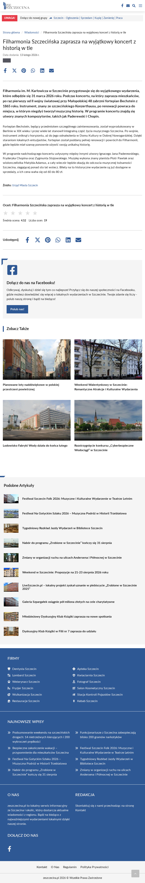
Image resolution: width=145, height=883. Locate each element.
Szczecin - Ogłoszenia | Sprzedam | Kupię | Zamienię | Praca (88, 18)
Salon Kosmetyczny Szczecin (96, 688)
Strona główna (11, 32)
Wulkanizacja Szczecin (27, 694)
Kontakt (80, 810)
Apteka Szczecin (88, 668)
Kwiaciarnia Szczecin (91, 675)
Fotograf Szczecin (89, 681)
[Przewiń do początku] (135, 873)
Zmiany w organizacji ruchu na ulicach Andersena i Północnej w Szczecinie (72, 557)
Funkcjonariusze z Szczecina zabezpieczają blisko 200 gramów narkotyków (108, 735)
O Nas (55, 867)
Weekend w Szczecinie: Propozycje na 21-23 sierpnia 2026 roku (65, 572)
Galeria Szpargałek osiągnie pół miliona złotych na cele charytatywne (68, 601)
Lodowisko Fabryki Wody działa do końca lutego (35, 445)
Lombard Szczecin (24, 675)
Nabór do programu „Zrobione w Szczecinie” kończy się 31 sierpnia (67, 542)
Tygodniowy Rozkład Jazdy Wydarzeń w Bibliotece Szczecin (62, 528)
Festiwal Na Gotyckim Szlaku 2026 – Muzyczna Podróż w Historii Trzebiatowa (74, 513)
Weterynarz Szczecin (26, 681)
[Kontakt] (127, 6)
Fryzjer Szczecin (22, 688)
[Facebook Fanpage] (122, 6)
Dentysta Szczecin (24, 668)
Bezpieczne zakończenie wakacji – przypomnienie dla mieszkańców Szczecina (40, 750)
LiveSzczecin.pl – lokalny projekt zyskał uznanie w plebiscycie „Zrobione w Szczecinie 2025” (79, 587)
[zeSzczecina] (16, 5)
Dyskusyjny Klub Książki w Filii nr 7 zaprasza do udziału (59, 631)
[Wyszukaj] (133, 6)
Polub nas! (17, 309)
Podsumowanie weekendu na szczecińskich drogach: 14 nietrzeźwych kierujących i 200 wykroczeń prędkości (41, 737)
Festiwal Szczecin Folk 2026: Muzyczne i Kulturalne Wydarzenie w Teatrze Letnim (77, 498)
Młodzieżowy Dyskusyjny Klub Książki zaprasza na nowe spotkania (67, 616)
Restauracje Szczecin (26, 701)
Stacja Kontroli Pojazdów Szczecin (100, 694)
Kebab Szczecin (87, 701)
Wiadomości (31, 32)
